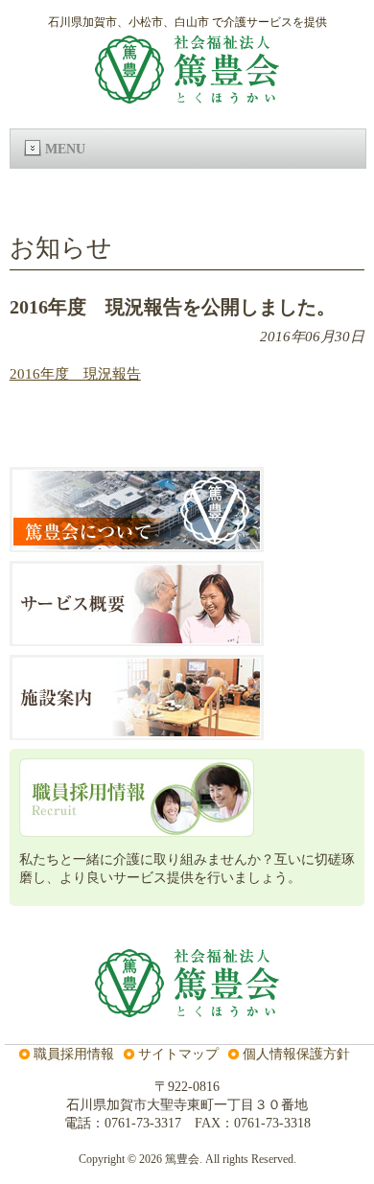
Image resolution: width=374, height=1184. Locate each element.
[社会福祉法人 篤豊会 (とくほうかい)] (187, 95)
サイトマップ (178, 1053)
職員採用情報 (74, 1053)
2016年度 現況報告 (75, 374)
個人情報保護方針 (296, 1053)
